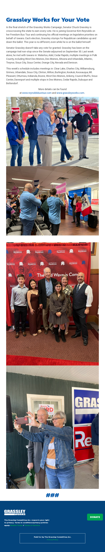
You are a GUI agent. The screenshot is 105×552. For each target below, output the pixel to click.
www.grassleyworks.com (70, 92)
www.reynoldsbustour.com (37, 92)
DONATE (95, 517)
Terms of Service (32, 525)
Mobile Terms (16, 525)
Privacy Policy (52, 540)
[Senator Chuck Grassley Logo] (15, 513)
